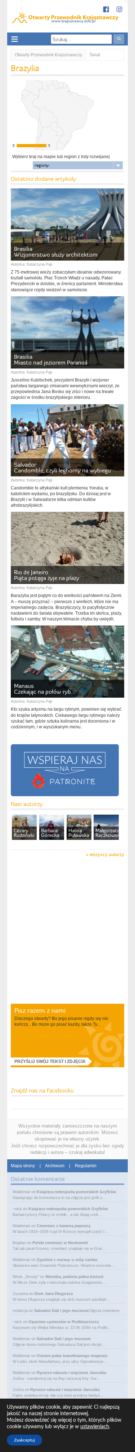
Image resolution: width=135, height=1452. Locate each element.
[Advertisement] (67, 931)
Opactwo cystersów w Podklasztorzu (63, 1322)
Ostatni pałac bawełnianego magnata (72, 1355)
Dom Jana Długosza (54, 1293)
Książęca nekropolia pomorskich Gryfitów (76, 1192)
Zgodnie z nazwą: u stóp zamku (67, 1259)
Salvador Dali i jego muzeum (61, 1310)
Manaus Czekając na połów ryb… (44, 688)
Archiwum (54, 1165)
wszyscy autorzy (107, 854)
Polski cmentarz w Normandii (60, 1242)
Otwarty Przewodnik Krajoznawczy (48, 54)
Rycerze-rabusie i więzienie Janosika (71, 1372)
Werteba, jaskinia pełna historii (74, 1276)
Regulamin (85, 1165)
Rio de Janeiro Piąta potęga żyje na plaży (46, 574)
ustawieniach (94, 1426)
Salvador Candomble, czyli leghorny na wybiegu (62, 467)
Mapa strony (23, 1165)
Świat (94, 54)
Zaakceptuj (24, 1440)
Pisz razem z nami (40, 1010)
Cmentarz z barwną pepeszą (63, 1226)
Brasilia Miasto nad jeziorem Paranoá (50, 359)
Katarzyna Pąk (40, 264)
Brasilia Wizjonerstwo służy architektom (56, 251)
